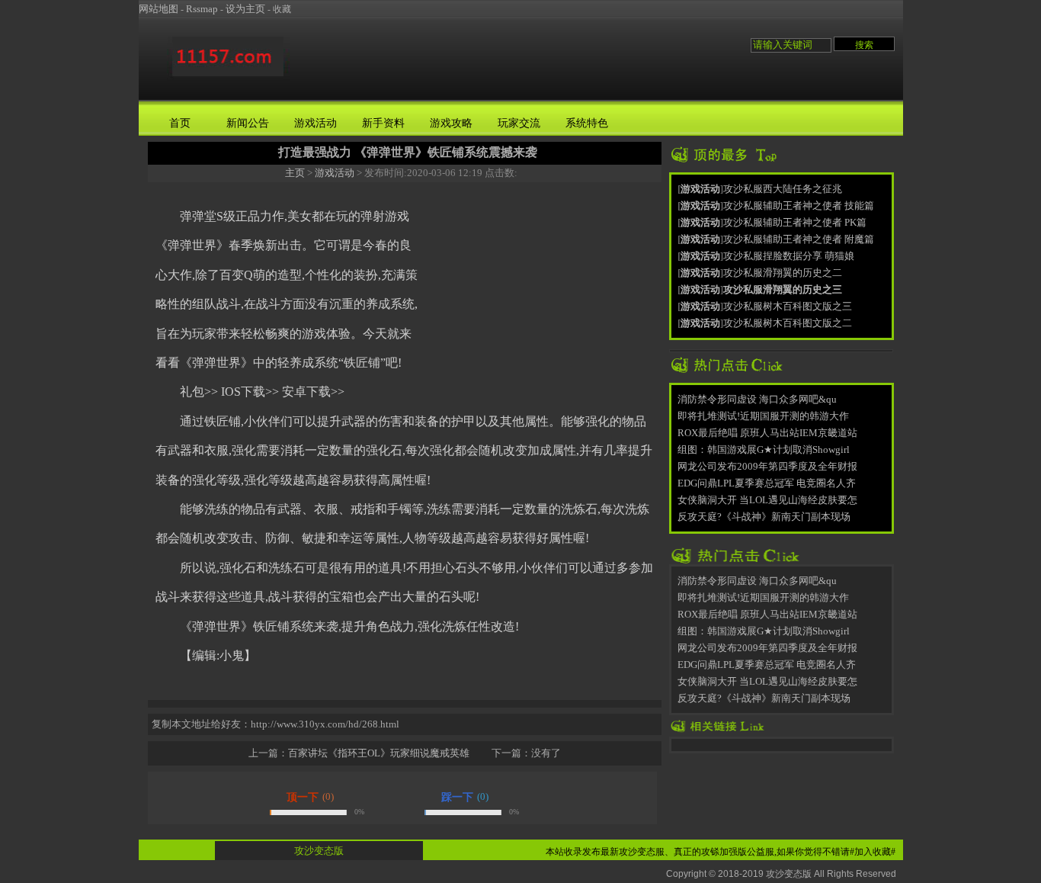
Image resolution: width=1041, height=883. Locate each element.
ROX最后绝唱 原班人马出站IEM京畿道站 (767, 432)
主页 (295, 172)
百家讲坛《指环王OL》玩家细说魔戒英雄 (378, 753)
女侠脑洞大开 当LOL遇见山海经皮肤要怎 (767, 500)
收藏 (282, 9)
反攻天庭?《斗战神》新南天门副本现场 (763, 516)
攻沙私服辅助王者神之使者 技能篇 (798, 205)
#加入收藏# (872, 851)
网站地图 (158, 8)
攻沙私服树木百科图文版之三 (787, 306)
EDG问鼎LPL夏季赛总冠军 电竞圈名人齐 (766, 483)
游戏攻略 (451, 123)
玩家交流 (519, 123)
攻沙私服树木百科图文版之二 (787, 323)
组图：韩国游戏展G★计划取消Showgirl (763, 449)
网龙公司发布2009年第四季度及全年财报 (767, 466)
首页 (180, 123)
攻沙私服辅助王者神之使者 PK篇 (794, 222)
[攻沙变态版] (228, 79)
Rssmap (202, 8)
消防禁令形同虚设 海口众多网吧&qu (757, 399)
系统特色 (586, 123)
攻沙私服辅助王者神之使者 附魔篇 (798, 239)
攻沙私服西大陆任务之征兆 (782, 188)
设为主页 (245, 8)
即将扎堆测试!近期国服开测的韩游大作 (763, 416)
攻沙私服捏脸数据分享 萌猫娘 (788, 256)
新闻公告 (247, 123)
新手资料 (383, 123)
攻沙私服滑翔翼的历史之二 (782, 272)
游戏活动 (315, 123)
